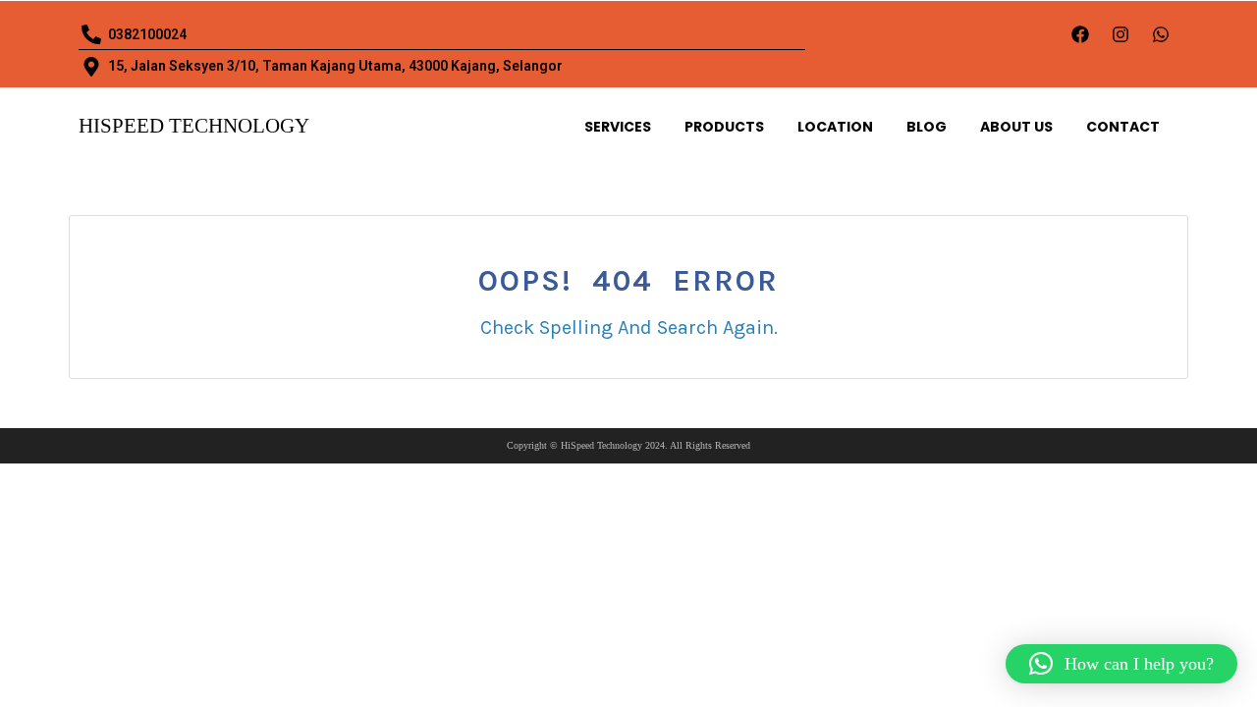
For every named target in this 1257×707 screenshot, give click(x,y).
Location (835, 126)
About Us (1016, 126)
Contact (1123, 126)
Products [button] (724, 126)
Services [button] (617, 126)
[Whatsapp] (1160, 34)
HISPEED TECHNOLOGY (194, 125)
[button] (1121, 663)
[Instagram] (1120, 34)
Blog (926, 126)
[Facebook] (1080, 34)
